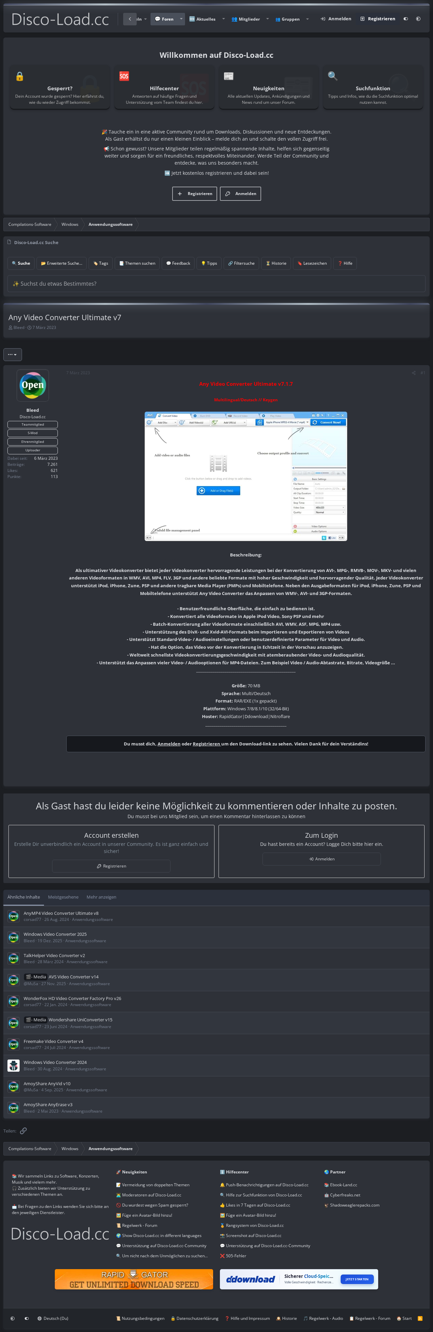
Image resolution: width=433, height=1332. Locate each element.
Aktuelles (206, 19)
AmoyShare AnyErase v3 (48, 1104)
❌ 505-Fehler (233, 1256)
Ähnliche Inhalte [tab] (23, 897)
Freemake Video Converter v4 (53, 1041)
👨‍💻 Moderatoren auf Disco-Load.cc (148, 1195)
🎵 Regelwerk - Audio (323, 1318)
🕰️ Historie (286, 1318)
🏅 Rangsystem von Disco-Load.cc (252, 1225)
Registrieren (207, 744)
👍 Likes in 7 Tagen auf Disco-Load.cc (255, 1205)
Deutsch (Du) (55, 1318)
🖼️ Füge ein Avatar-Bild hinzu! (144, 1215)
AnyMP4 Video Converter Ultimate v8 (61, 913)
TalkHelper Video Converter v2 (54, 955)
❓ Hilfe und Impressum (247, 1318)
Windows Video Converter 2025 (55, 934)
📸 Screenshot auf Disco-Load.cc (250, 1235)
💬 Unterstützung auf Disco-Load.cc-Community (161, 1245)
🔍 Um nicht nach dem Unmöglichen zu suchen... (162, 1256)
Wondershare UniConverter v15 (80, 1020)
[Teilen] (413, 373)
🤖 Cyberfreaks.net (342, 1195)
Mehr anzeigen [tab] (101, 897)
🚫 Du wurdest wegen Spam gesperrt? (152, 1205)
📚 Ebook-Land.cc (340, 1185)
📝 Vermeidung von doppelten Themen (152, 1185)
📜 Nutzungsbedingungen (140, 1318)
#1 (423, 373)
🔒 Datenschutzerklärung (194, 1318)
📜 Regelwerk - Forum (136, 1225)
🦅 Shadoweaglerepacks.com (352, 1205)
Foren (168, 19)
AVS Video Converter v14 (73, 977)
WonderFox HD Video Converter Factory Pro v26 (72, 998)
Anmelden (169, 744)
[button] (181, 19)
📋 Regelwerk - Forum (369, 1318)
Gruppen (291, 19)
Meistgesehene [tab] (63, 897)
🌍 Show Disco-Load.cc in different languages (159, 1235)
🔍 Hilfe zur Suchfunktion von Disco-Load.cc (261, 1195)
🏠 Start (404, 1318)
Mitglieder (249, 19)
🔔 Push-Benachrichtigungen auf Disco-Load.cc (264, 1185)
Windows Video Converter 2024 (55, 1062)
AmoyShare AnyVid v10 (47, 1083)
